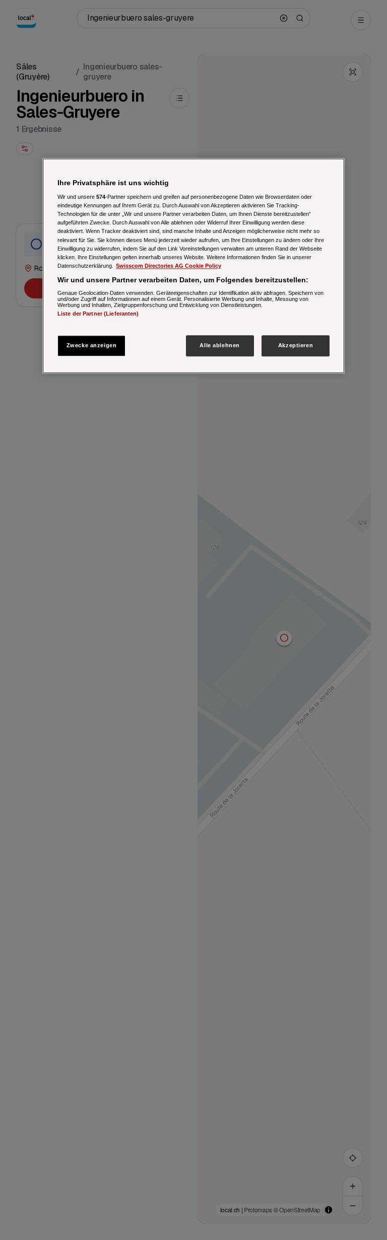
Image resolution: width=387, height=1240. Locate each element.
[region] (193, 265)
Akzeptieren (295, 345)
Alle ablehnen (219, 345)
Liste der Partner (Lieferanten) (98, 314)
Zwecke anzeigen (92, 345)
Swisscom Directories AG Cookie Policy (168, 266)
